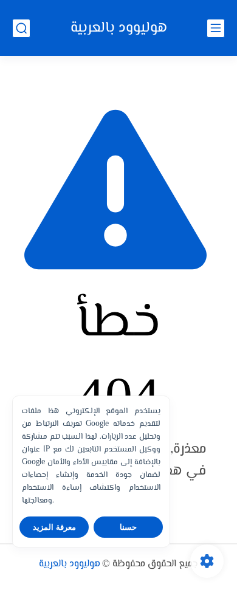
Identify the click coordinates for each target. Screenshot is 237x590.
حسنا (128, 527)
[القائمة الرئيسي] (216, 28)
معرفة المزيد (54, 527)
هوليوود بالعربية (118, 28)
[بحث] (21, 28)
